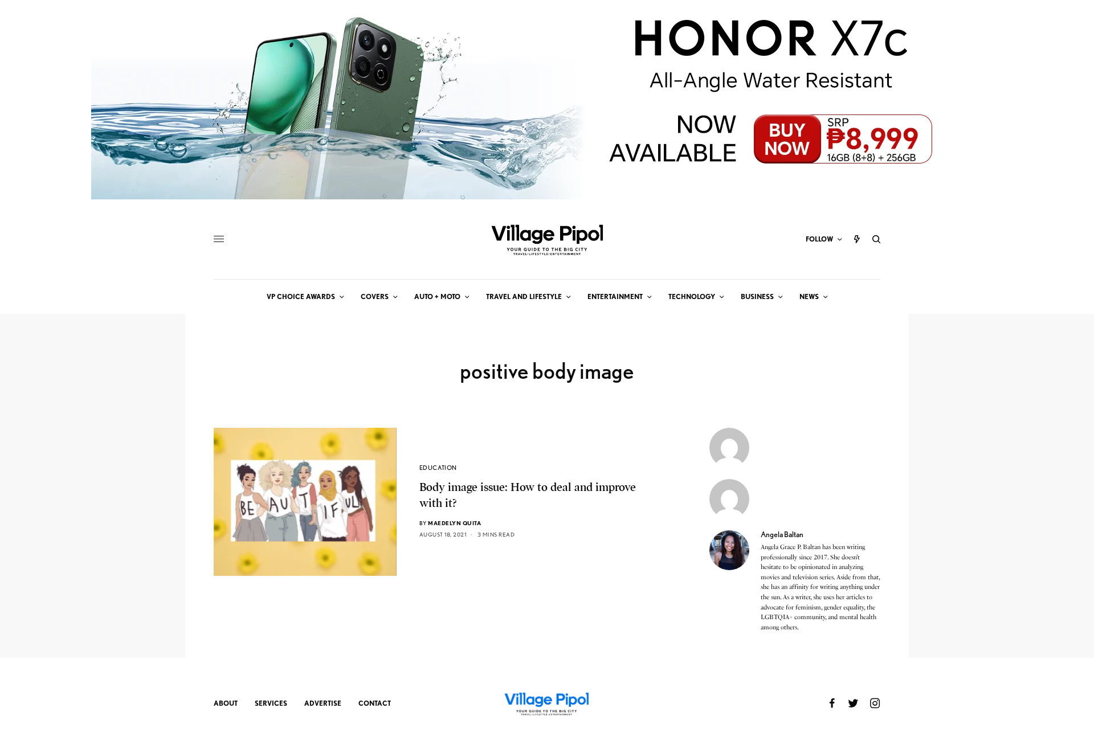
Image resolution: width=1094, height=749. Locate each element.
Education (438, 468)
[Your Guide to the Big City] (547, 239)
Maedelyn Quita (454, 522)
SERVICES (271, 703)
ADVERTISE (322, 703)
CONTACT (374, 703)
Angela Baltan (782, 534)
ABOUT (226, 703)
